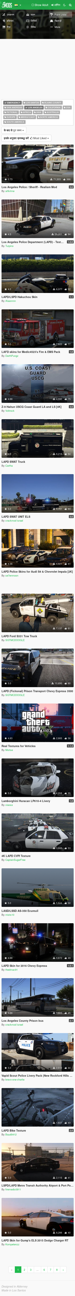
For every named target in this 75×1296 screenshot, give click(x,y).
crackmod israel (14, 520)
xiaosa (9, 805)
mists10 (9, 914)
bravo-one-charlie (14, 1079)
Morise (9, 750)
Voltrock (9, 410)
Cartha (9, 465)
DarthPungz (11, 356)
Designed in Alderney (15, 1286)
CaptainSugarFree (15, 860)
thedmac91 (11, 969)
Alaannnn (10, 301)
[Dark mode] (64, 5)
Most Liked (25, 138)
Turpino (9, 246)
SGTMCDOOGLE (15, 640)
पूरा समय (13, 130)
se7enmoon (11, 575)
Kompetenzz (12, 1244)
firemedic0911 (13, 1189)
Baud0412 (11, 1134)
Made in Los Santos (14, 1290)
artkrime (9, 191)
